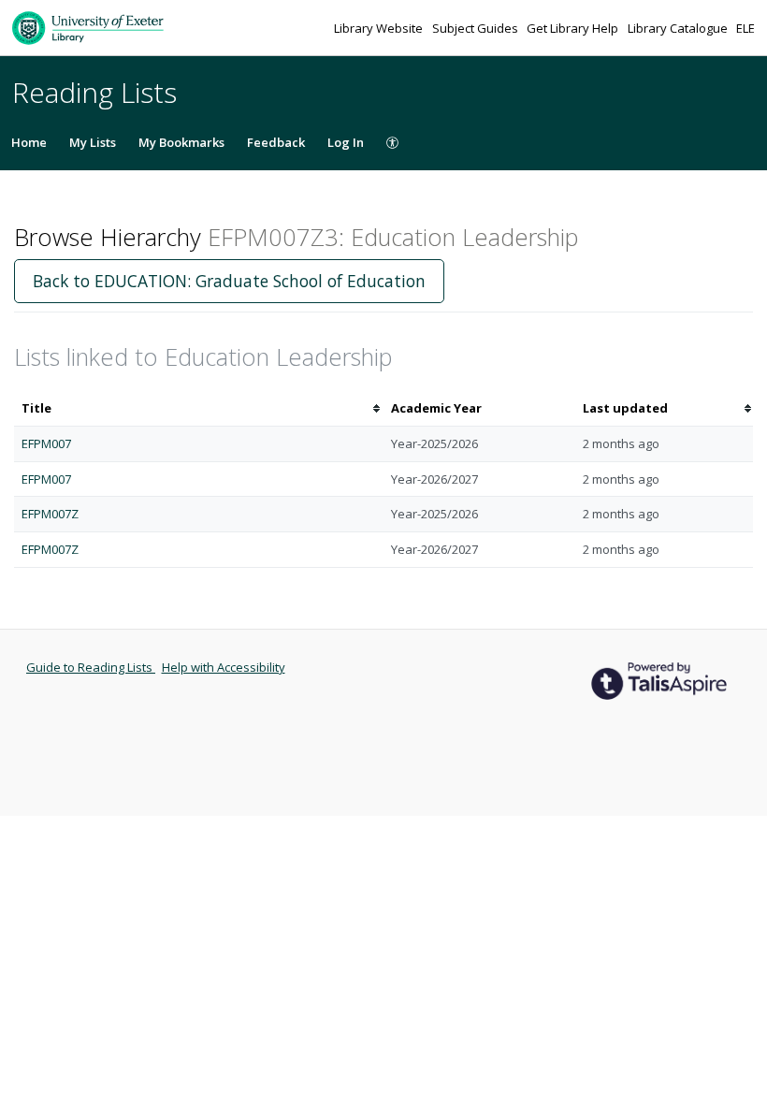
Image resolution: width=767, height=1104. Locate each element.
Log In (345, 142)
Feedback (276, 142)
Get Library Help (574, 28)
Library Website (380, 28)
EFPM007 (46, 443)
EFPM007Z (50, 513)
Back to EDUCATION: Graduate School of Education (229, 280)
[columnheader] (199, 408)
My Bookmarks (181, 142)
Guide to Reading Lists (90, 667)
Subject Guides (476, 28)
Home (29, 142)
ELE (745, 28)
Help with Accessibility (223, 667)
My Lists (92, 142)
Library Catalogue (679, 28)
